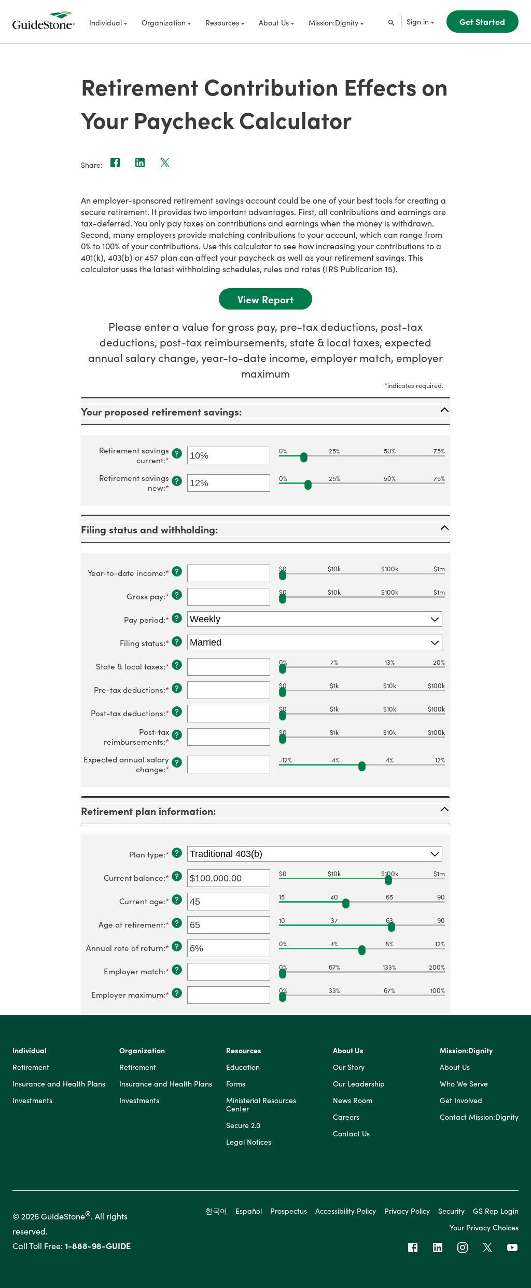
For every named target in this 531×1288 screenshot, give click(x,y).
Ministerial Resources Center (261, 1104)
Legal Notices (248, 1142)
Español (248, 1210)
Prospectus (288, 1210)
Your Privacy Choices (484, 1227)
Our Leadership (359, 1084)
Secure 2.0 (243, 1125)
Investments (32, 1100)
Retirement (30, 1067)
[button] (265, 411)
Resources (243, 1050)
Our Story (349, 1067)
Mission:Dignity (466, 1050)
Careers (346, 1117)
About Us (348, 1050)
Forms (235, 1084)
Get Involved (461, 1100)
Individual (29, 1050)
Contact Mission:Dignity (479, 1117)
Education (243, 1067)
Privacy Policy (407, 1210)
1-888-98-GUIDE (98, 1245)
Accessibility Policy (345, 1210)
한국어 (216, 1210)
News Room (352, 1100)
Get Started (482, 21)
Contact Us (351, 1133)
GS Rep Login (496, 1210)
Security (451, 1210)
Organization (142, 1050)
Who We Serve (464, 1084)
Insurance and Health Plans (58, 1084)
